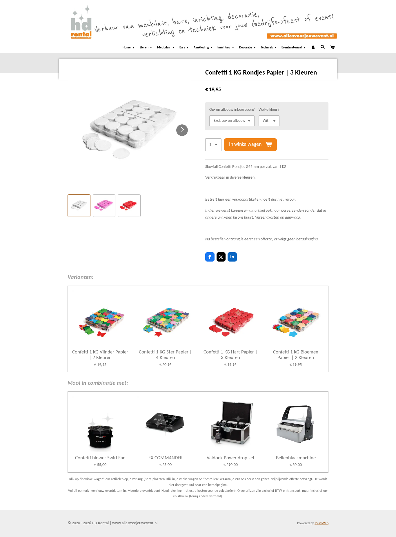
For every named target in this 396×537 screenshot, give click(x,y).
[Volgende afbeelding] (182, 130)
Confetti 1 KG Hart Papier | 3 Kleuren (230, 355)
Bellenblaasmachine (296, 458)
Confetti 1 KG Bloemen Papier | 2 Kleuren (295, 355)
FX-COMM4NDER (165, 458)
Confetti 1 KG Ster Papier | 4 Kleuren (165, 355)
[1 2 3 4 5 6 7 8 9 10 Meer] (213, 144)
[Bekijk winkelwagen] (332, 48)
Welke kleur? (269, 110)
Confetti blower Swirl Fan (100, 458)
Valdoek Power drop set (231, 458)
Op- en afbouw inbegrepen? (232, 110)
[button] (79, 205)
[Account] (313, 48)
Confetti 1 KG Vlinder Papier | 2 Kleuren (100, 355)
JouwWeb (321, 523)
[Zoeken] (322, 47)
